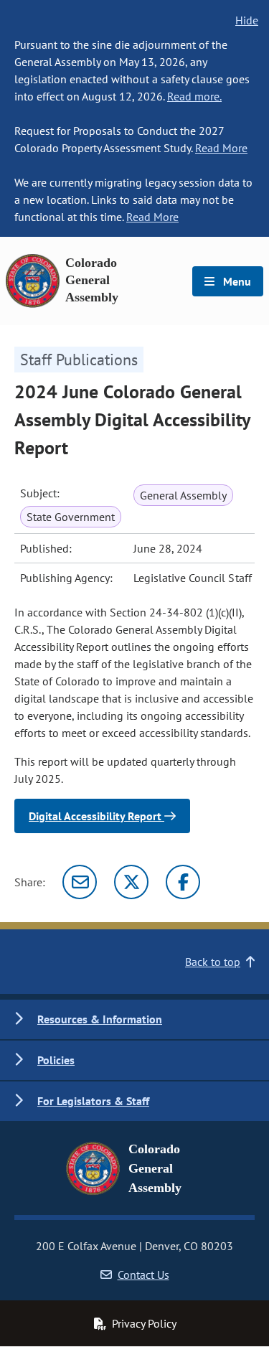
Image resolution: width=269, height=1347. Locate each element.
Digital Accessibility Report (96, 816)
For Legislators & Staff (93, 1101)
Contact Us (143, 1274)
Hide (246, 20)
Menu (235, 281)
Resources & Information (99, 1019)
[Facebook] (183, 882)
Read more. (194, 96)
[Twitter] (131, 882)
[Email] (79, 882)
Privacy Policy (144, 1323)
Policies (56, 1060)
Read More (221, 148)
